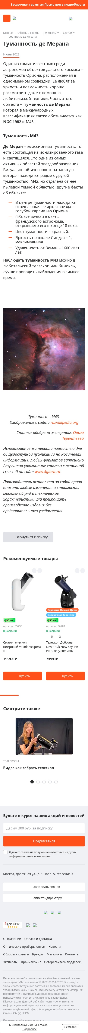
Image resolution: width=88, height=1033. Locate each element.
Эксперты (10, 962)
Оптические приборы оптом (24, 946)
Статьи (67, 33)
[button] (22, 676)
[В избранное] (34, 570)
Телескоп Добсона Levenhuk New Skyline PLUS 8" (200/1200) (62, 646)
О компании (12, 939)
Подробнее (29, 1029)
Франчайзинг (31, 962)
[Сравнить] (39, 570)
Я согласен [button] (71, 1027)
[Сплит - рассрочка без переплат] (9, 620)
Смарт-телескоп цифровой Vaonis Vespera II (22, 646)
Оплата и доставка (38, 939)
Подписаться (44, 841)
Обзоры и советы (28, 33)
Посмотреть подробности (64, 4)
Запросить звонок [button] (46, 887)
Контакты (72, 954)
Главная (8, 33)
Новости (54, 946)
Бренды (38, 954)
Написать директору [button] (46, 898)
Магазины (54, 954)
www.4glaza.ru (47, 471)
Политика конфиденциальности (23, 1020)
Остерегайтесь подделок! (62, 962)
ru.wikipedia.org (64, 422)
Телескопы (49, 33)
